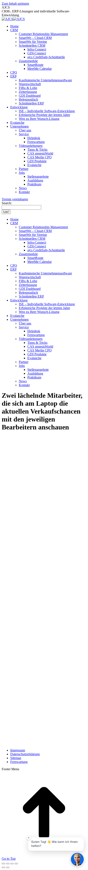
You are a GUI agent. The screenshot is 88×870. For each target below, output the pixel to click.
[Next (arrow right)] (7, 867)
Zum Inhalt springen (15, 3)
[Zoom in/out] (16, 863)
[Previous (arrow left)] (3, 867)
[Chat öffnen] (77, 859)
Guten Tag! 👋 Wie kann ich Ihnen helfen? (54, 844)
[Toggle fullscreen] (12, 863)
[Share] (7, 863)
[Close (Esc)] (3, 863)
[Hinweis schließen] (28, 838)
